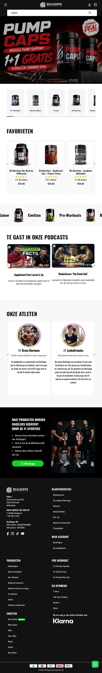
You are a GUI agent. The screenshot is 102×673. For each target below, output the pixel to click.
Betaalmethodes (59, 511)
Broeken (56, 602)
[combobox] (52, 13)
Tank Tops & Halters (60, 597)
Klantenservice (58, 494)
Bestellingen (57, 542)
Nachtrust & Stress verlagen (18, 588)
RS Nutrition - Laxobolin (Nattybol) (80, 172)
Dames (55, 608)
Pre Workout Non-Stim (61, 577)
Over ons (56, 517)
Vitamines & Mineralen (16, 605)
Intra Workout (13, 577)
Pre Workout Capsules (61, 566)
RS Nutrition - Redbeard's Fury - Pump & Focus (51, 172)
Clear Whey (12, 635)
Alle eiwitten (16, 619)
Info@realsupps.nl (15, 513)
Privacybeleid (58, 528)
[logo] (51, 4)
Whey (10, 630)
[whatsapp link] (95, 664)
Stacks (10, 599)
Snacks (10, 647)
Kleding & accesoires (16, 582)
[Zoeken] (90, 13)
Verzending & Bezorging (62, 500)
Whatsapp (30, 463)
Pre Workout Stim (60, 571)
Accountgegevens (59, 548)
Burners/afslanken (15, 571)
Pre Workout (12, 593)
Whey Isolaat (12, 624)
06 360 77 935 (13, 515)
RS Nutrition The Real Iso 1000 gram (21, 172)
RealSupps (47, 670)
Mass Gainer (12, 652)
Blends (10, 641)
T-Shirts (56, 591)
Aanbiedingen (13, 566)
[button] (5, 5)
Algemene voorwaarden (61, 522)
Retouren (56, 506)
